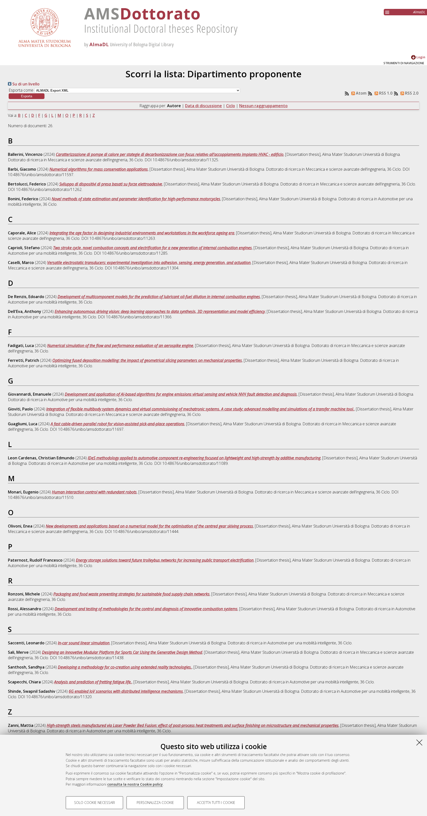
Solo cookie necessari (94, 802)
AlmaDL (419, 12)
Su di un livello (25, 84)
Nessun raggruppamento (263, 105)
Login (420, 57)
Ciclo (230, 105)
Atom (360, 93)
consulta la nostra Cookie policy (135, 784)
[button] (26, 96)
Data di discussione (203, 105)
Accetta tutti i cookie (216, 802)
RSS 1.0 (385, 93)
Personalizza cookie (155, 802)
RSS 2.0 (411, 93)
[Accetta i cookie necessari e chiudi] (419, 742)
